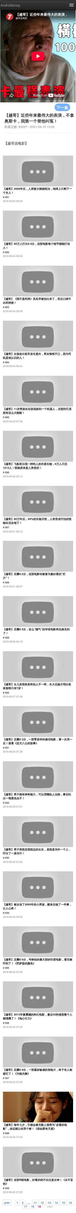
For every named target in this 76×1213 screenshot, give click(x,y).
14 (56, 1202)
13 (49, 1202)
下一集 (62, 107)
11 (35, 1202)
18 (32, 1206)
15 (63, 1202)
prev (7, 1202)
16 (70, 1202)
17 (25, 1206)
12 (42, 1202)
